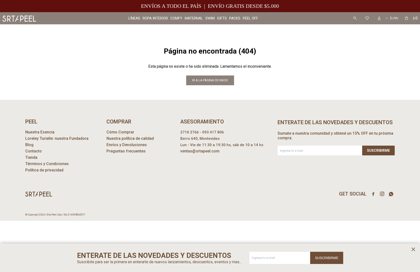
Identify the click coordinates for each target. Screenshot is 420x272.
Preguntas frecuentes (126, 151)
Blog (29, 144)
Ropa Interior (155, 18)
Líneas (134, 18)
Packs (234, 18)
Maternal (194, 18)
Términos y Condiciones (47, 163)
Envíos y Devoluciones (126, 144)
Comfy (176, 18)
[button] (355, 18)
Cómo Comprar (120, 132)
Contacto (33, 151)
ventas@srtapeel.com (199, 151)
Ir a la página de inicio (210, 80)
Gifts (222, 18)
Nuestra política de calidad (130, 138)
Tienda (31, 157)
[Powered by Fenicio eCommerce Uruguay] (387, 214)
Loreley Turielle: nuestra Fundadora (56, 138)
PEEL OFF (250, 18)
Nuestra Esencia (39, 132)
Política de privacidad (44, 170)
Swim (210, 18)
